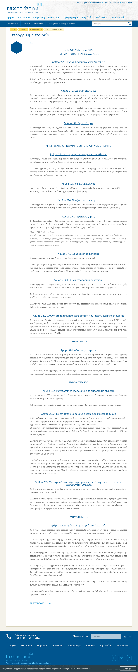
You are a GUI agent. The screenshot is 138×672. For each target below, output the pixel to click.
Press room (54, 17)
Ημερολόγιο (127, 3)
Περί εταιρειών (36, 29)
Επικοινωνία (118, 17)
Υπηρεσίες (39, 17)
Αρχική (10, 17)
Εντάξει (128, 669)
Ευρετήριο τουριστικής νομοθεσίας (61, 24)
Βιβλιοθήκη (96, 3)
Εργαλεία (87, 17)
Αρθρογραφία (71, 17)
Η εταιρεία (24, 17)
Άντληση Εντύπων (111, 3)
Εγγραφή (127, 636)
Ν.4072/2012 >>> (40, 603)
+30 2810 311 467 (28, 638)
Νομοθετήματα (83, 3)
